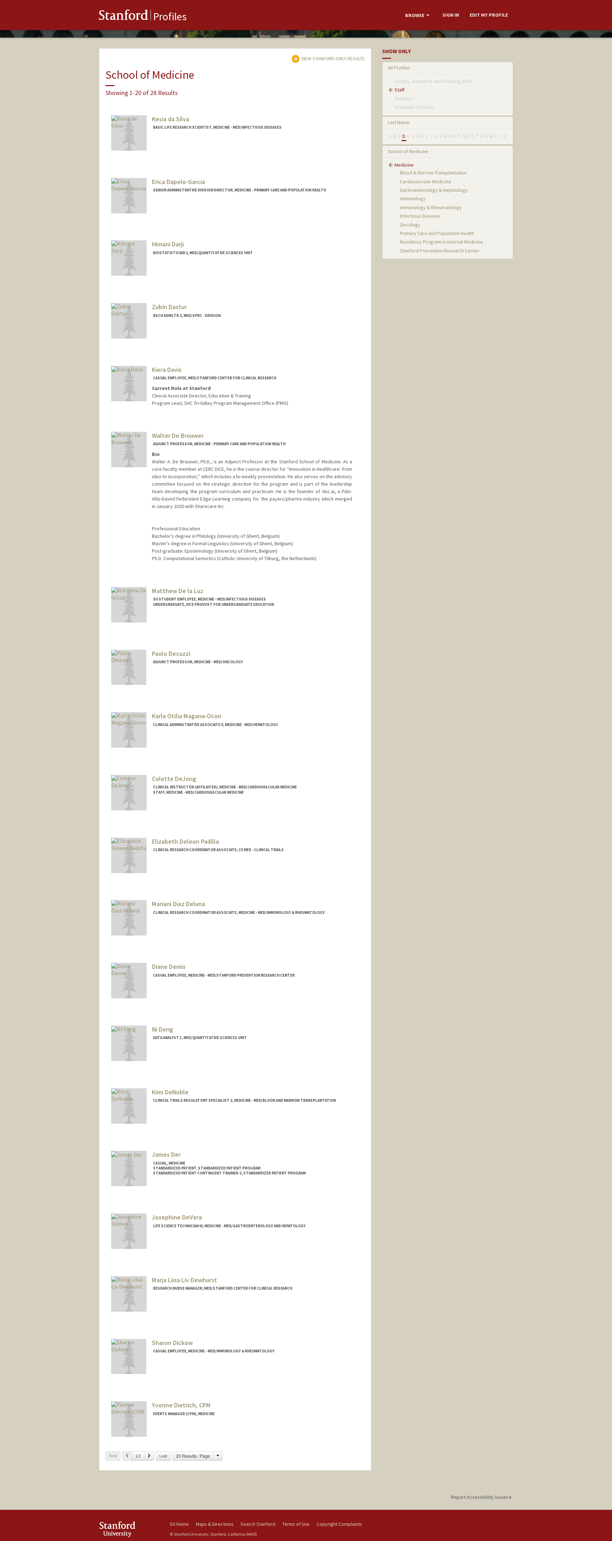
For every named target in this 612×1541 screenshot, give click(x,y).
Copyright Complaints (339, 1524)
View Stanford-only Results (332, 58)
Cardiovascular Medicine (425, 181)
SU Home (179, 1524)
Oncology (410, 225)
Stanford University (129, 1529)
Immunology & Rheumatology (431, 207)
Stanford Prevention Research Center (440, 250)
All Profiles (399, 68)
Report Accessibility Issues (480, 1497)
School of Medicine (408, 151)
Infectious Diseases (420, 216)
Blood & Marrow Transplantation (433, 172)
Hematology (413, 198)
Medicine (404, 165)
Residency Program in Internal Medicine (441, 242)
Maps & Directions (214, 1524)
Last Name (398, 122)
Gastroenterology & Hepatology (434, 190)
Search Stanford (257, 1524)
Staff (399, 89)
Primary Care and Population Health (437, 233)
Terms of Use (296, 1524)
